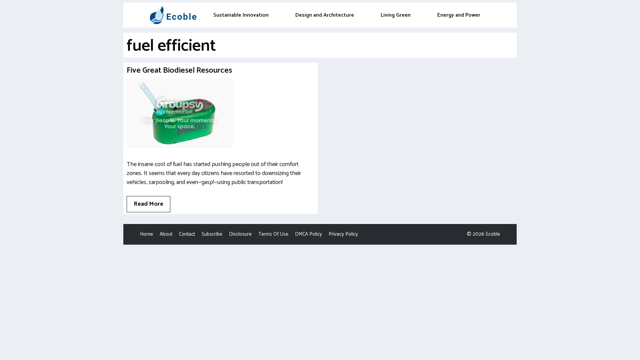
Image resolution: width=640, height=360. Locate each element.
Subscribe (212, 234)
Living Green (396, 15)
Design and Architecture (324, 15)
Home (146, 234)
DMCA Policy (308, 234)
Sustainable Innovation (241, 15)
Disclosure (240, 234)
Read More (148, 204)
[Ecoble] (173, 15)
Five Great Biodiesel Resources (179, 70)
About (166, 234)
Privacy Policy (343, 234)
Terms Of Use (273, 234)
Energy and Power (458, 15)
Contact (187, 234)
